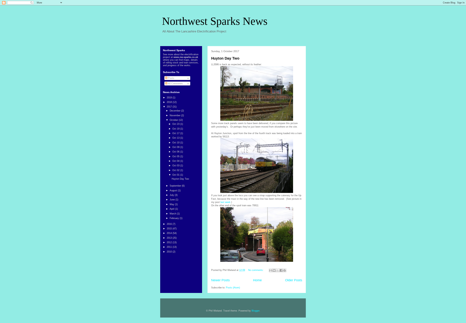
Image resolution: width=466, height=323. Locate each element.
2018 (170, 102)
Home (257, 280)
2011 (170, 247)
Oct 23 (176, 124)
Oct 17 (176, 133)
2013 (170, 237)
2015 (170, 228)
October (174, 120)
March (173, 213)
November (175, 115)
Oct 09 (176, 147)
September (176, 185)
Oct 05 (176, 156)
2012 (170, 242)
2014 (170, 233)
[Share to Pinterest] (284, 270)
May (172, 204)
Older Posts (293, 280)
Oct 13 (176, 137)
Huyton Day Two (225, 58)
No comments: (256, 270)
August (174, 190)
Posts (170, 78)
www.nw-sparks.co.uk (185, 57)
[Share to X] (277, 270)
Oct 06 (176, 151)
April (172, 208)
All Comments (175, 83)
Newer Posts (220, 280)
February (175, 218)
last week (225, 202)
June (172, 199)
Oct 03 (176, 165)
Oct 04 (176, 161)
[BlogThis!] (274, 270)
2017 (170, 106)
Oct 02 (176, 170)
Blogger (255, 310)
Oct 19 (176, 128)
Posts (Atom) (233, 287)
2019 (170, 97)
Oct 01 (176, 174)
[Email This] (271, 270)
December (175, 110)
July (172, 195)
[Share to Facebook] (281, 270)
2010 (170, 251)
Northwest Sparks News (214, 21)
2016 (170, 224)
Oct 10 (176, 142)
